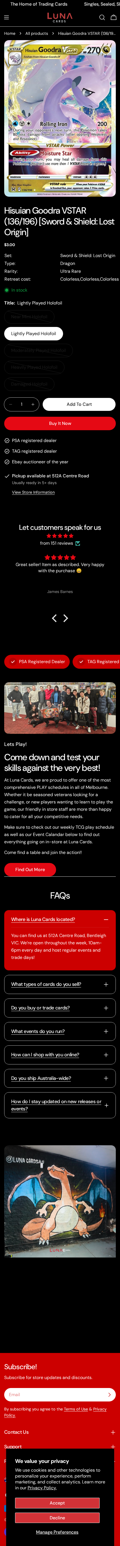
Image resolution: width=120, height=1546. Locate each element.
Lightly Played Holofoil (33, 333)
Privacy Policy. (42, 1488)
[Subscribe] (109, 1395)
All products (36, 33)
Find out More (30, 869)
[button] (56, 618)
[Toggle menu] (6, 17)
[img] (60, 536)
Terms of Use (76, 1409)
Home (9, 33)
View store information (33, 492)
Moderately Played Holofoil (38, 352)
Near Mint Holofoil (32, 319)
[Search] (102, 17)
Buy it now (60, 423)
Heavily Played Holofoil (34, 369)
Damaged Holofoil (32, 386)
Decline (57, 1518)
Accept (57, 1503)
